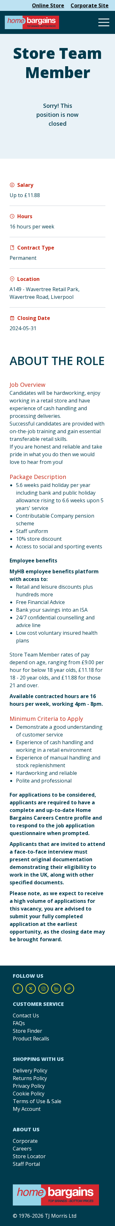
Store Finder (27, 1030)
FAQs (19, 1023)
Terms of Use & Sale (37, 1101)
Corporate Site (90, 5)
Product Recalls (31, 1038)
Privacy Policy (29, 1085)
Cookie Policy (28, 1093)
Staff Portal (26, 1163)
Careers (22, 1148)
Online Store (48, 5)
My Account (27, 1108)
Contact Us (26, 1015)
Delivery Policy (30, 1070)
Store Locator (29, 1156)
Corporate (25, 1140)
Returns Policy (30, 1078)
